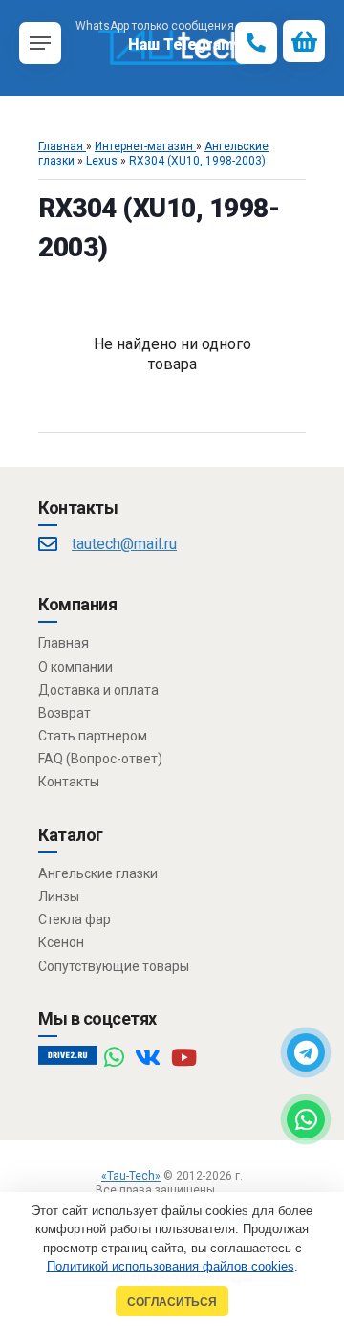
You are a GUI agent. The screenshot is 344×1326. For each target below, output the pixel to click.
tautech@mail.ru (124, 544)
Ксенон (61, 942)
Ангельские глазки (98, 873)
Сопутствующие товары (113, 966)
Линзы (58, 896)
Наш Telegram (181, 44)
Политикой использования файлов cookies (170, 1266)
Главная (63, 643)
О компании (75, 666)
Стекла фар (74, 919)
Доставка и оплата (98, 689)
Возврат (64, 712)
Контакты (68, 781)
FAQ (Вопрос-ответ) (100, 758)
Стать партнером (92, 735)
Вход (234, 1190)
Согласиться (172, 1301)
